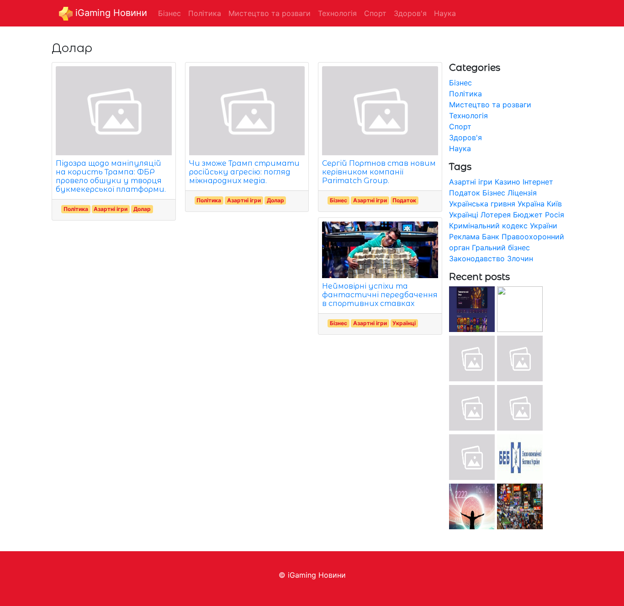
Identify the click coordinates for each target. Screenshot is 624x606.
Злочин (520, 258)
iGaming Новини (110, 12)
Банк (490, 236)
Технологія (468, 115)
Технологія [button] (337, 13)
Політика (75, 209)
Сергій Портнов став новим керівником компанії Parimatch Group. (379, 172)
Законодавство (477, 258)
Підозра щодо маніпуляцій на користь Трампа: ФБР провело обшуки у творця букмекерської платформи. (111, 176)
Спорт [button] (375, 13)
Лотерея (496, 214)
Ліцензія (522, 192)
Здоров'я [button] (410, 13)
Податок (404, 200)
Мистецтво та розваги (490, 104)
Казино (507, 181)
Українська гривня (482, 203)
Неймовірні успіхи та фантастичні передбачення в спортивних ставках (380, 295)
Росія (554, 214)
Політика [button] (204, 13)
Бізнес (338, 200)
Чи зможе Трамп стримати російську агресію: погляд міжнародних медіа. (244, 172)
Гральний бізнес (501, 247)
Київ (554, 203)
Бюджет (528, 214)
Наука (460, 148)
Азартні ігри (110, 209)
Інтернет (538, 181)
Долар (142, 209)
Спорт (460, 126)
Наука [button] (445, 13)
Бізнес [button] (169, 13)
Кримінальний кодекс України (503, 225)
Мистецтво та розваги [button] (269, 13)
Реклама (464, 236)
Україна (531, 203)
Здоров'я (465, 137)
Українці (404, 323)
